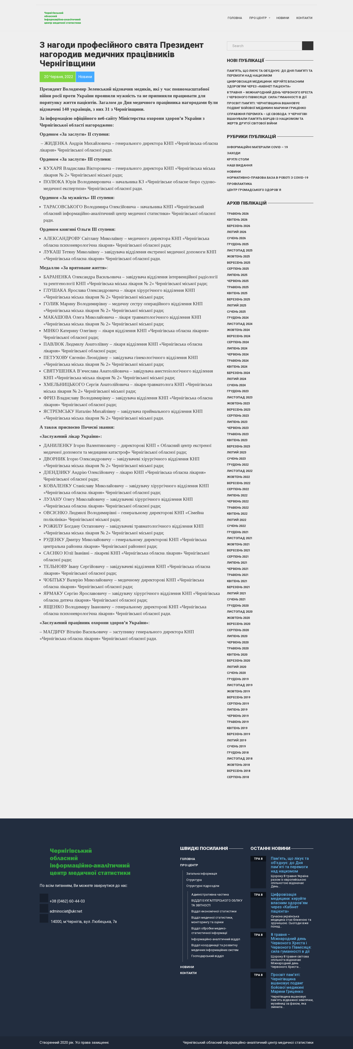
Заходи (233, 153)
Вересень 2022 (238, 483)
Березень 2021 (238, 587)
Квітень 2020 (237, 654)
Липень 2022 (237, 495)
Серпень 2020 (238, 630)
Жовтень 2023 (238, 403)
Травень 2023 (238, 434)
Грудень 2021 (238, 532)
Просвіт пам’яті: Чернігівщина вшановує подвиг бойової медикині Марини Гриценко (266, 105)
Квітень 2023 (237, 440)
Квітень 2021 (237, 581)
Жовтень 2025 (238, 256)
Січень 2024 (236, 385)
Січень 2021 (236, 599)
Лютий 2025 (236, 305)
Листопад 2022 (239, 471)
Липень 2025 (237, 275)
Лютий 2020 (236, 667)
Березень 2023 (238, 446)
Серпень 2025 (238, 268)
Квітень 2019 (237, 728)
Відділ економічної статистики (214, 911)
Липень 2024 (237, 348)
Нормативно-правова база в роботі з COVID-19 (267, 177)
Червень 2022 (238, 501)
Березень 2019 (238, 734)
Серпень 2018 (238, 777)
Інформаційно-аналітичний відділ (215, 939)
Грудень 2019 (238, 679)
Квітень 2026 (237, 219)
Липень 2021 (237, 562)
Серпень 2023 (238, 415)
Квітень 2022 (237, 513)
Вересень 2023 (238, 409)
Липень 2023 (237, 422)
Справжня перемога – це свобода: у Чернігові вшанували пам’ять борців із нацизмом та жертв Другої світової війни (267, 118)
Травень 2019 (238, 722)
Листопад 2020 (239, 611)
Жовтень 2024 (238, 330)
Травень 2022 (238, 507)
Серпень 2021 (238, 556)
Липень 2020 (237, 636)
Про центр (258, 18)
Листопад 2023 (239, 397)
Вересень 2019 (238, 697)
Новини (282, 18)
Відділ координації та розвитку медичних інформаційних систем (214, 947)
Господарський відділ (207, 956)
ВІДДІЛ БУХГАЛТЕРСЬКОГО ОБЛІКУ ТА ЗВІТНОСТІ (216, 903)
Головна (235, 18)
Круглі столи (238, 159)
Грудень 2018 (238, 752)
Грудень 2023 (238, 391)
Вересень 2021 (238, 550)
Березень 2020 (238, 660)
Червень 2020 (238, 642)
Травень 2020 (238, 648)
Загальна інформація (201, 873)
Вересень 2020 (238, 624)
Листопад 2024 (239, 324)
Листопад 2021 (239, 538)
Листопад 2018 (239, 758)
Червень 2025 (238, 281)
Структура (194, 880)
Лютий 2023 (236, 452)
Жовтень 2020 (238, 618)
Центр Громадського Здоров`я (254, 190)
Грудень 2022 (238, 464)
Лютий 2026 (236, 232)
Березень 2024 (238, 373)
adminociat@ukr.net (66, 911)
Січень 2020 (236, 673)
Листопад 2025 (239, 250)
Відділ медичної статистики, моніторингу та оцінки (212, 920)
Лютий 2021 (236, 593)
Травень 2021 (238, 575)
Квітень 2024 (237, 366)
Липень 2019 (237, 709)
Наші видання (239, 165)
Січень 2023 (236, 458)
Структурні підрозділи (202, 886)
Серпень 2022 (238, 489)
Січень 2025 (236, 311)
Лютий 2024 (236, 379)
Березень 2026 (238, 226)
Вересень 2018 (238, 771)
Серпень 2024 (238, 342)
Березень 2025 (238, 299)
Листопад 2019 (239, 685)
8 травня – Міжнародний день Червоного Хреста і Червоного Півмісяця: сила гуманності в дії (270, 95)
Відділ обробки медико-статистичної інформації (209, 931)
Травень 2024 (238, 360)
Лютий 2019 (236, 740)
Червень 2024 (238, 354)
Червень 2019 (238, 716)
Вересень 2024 (238, 336)
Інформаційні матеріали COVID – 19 (257, 147)
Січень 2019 (236, 746)
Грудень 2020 (238, 605)
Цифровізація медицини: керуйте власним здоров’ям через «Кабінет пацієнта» (265, 84)
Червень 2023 (238, 428)
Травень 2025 (238, 287)
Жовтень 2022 (238, 477)
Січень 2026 (236, 238)
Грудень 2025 (238, 244)
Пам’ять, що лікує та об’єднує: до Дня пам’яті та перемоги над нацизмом (269, 73)
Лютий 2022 (236, 520)
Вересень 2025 (238, 262)
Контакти (304, 18)
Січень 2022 (236, 526)
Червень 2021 (238, 569)
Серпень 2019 (238, 703)
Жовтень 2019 (238, 691)
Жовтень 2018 (238, 765)
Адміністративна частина (210, 894)
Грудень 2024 (238, 317)
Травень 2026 (238, 213)
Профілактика (239, 184)
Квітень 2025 (237, 293)
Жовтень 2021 (238, 544)
